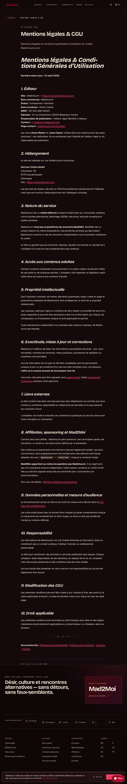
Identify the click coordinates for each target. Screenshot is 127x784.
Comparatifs (67, 5)
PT (113, 752)
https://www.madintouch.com (58, 95)
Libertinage (10, 743)
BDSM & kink (10, 747)
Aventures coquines (51, 747)
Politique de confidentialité (54, 645)
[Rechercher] (111, 4)
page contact (73, 377)
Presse (79, 5)
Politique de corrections (81, 645)
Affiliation (75, 752)
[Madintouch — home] (12, 4)
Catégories (52, 5)
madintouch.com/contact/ (51, 126)
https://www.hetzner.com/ (41, 182)
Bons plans (47, 743)
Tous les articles (49, 761)
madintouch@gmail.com (47, 122)
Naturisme (9, 752)
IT (113, 743)
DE (102, 756)
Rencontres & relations (15, 756)
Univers (38, 5)
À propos (100, 645)
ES (102, 752)
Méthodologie (77, 747)
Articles (89, 5)
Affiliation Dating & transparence (60, 482)
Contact (26, 649)
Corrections (76, 756)
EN (102, 747)
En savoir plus (50, 778)
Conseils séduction (50, 752)
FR (102, 743)
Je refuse (97, 777)
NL (113, 747)
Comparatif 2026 (49, 756)
